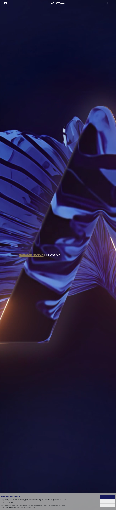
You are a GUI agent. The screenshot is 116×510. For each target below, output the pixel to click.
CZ (106, 3)
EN (111, 3)
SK (108, 3)
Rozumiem (107, 497)
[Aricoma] (58, 3)
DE (113, 3)
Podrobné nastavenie (107, 501)
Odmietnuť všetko (107, 505)
